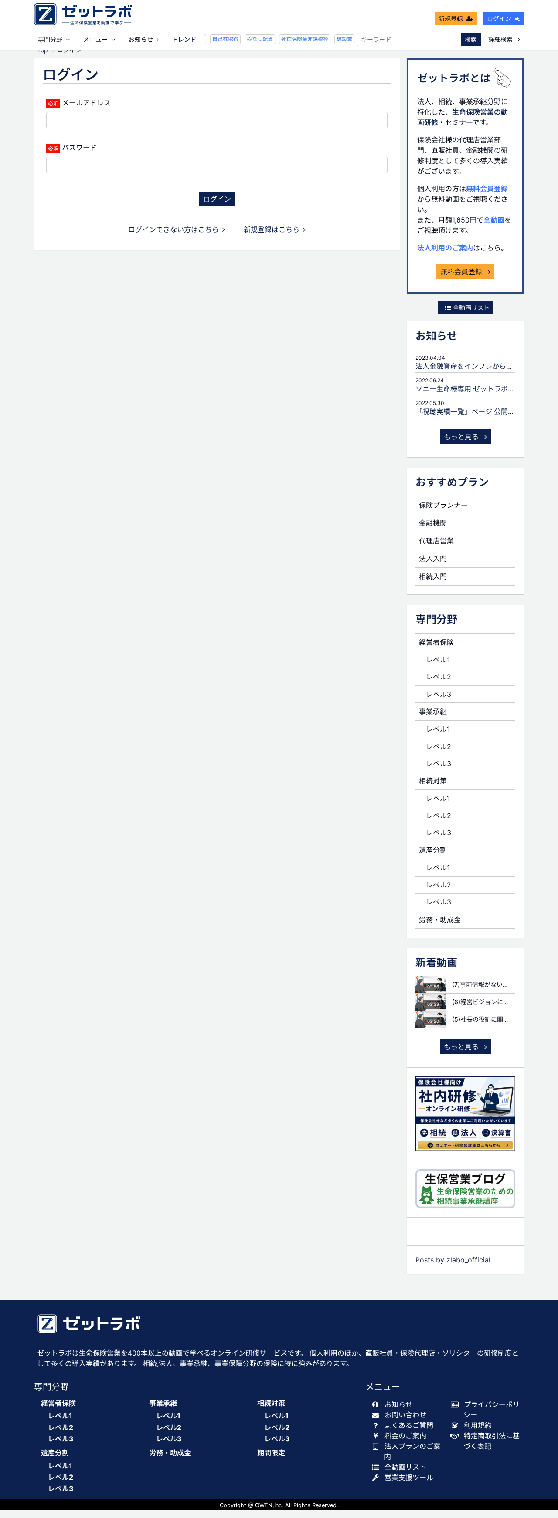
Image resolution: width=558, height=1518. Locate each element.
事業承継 (433, 711)
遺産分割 (433, 850)
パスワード (79, 147)
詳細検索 (501, 39)
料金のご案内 (405, 1435)
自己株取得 (220, 39)
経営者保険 (436, 642)
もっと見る (462, 436)
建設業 (339, 39)
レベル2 (438, 676)
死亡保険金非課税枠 (299, 39)
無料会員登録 (487, 188)
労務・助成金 (440, 919)
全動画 (493, 220)
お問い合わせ (405, 1414)
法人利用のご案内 (445, 247)
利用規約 (478, 1425)
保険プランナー (443, 505)
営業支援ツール (408, 1477)
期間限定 (271, 1453)
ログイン (499, 18)
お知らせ (141, 39)
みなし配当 (255, 39)
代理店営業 (436, 540)
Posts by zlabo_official (452, 1259)
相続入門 (433, 576)
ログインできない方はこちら (173, 229)
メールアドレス (86, 102)
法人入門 (433, 558)
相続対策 (433, 780)
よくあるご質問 (408, 1425)
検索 (471, 39)
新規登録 (451, 18)
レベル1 (438, 659)
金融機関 (433, 523)
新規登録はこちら (271, 229)
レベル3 (438, 694)
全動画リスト (470, 307)
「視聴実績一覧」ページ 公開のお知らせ (479, 411)
